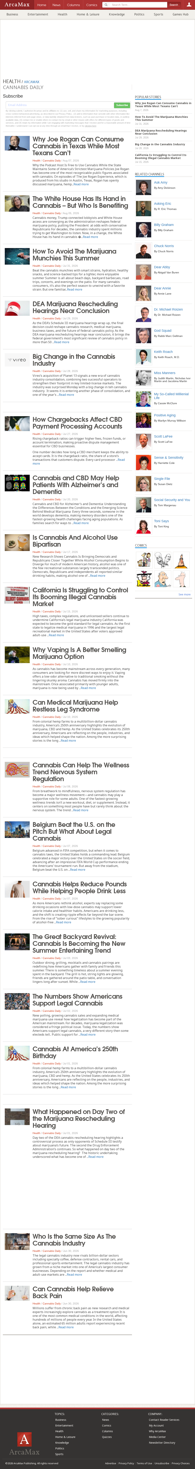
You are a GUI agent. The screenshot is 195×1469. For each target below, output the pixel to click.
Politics (139, 14)
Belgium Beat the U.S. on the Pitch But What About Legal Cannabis (74, 831)
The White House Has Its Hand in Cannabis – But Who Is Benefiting (80, 201)
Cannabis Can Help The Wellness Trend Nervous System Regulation (81, 771)
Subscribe (122, 105)
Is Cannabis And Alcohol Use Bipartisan (75, 540)
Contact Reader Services (164, 1420)
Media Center (157, 1437)
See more (185, 594)
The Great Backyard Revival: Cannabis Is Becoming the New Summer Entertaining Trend (79, 943)
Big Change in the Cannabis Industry (74, 359)
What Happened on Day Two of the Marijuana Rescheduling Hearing (79, 1118)
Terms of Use (144, 1463)
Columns (107, 1431)
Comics (106, 1425)
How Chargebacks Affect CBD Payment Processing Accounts (77, 422)
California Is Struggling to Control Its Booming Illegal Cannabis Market (80, 596)
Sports (158, 14)
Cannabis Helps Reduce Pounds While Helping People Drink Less (80, 886)
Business (12, 14)
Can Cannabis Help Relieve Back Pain (73, 1291)
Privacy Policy (126, 1463)
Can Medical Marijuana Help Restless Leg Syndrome (75, 705)
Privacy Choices (181, 1463)
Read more (81, 184)
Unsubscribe (162, 1463)
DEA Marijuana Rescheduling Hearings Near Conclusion (75, 306)
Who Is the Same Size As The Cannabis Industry (74, 1239)
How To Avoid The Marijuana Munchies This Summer (74, 254)
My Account (156, 1425)
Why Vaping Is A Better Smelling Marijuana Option (79, 652)
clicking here (90, 126)
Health (62, 14)
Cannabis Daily (52, 160)
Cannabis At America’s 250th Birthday (75, 1051)
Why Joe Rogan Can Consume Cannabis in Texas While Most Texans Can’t (78, 145)
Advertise (110, 1463)
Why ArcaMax (157, 1431)
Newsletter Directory (162, 1442)
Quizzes (107, 1437)
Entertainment (38, 14)
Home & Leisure (88, 14)
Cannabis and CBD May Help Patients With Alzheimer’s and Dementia (76, 484)
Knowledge (117, 14)
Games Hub (181, 14)
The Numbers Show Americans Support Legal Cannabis (77, 999)
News (105, 1420)
